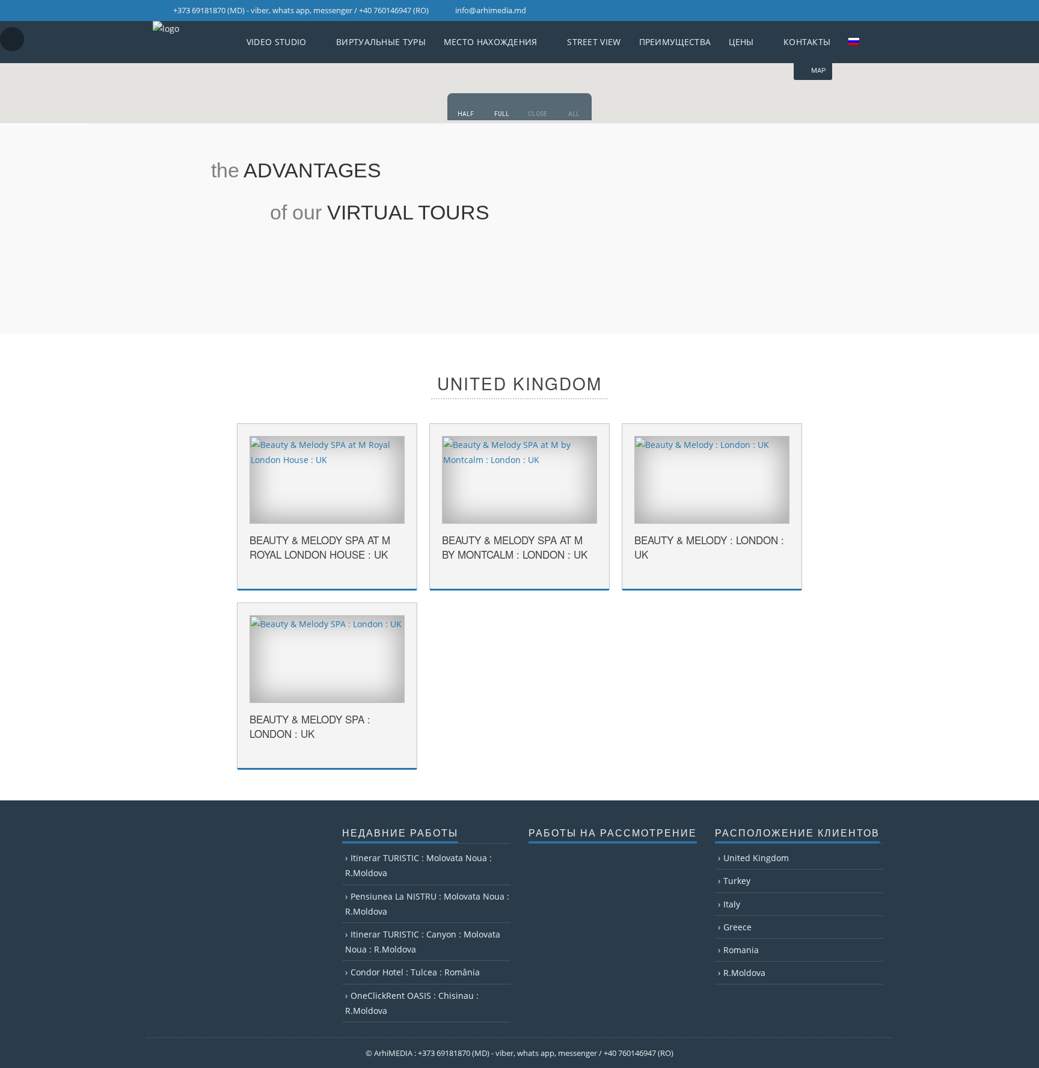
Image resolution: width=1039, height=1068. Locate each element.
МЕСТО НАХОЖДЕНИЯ (491, 42)
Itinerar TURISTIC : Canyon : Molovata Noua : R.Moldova (422, 941)
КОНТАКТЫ (806, 42)
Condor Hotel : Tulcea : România (415, 972)
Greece (737, 927)
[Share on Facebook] (370, 578)
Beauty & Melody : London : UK (709, 547)
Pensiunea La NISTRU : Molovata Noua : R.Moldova (427, 904)
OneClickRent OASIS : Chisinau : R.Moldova (412, 1003)
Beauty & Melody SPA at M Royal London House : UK (320, 547)
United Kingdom (756, 858)
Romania (741, 950)
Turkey (736, 880)
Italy (731, 904)
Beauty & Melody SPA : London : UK (310, 726)
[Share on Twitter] (399, 578)
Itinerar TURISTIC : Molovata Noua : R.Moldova (418, 865)
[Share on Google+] (385, 578)
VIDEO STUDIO (277, 42)
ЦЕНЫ (741, 42)
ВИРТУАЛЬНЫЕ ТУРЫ (381, 42)
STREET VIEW (594, 42)
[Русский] (859, 42)
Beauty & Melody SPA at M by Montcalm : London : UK (514, 547)
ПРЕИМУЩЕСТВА (675, 42)
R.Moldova (744, 972)
